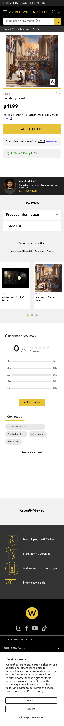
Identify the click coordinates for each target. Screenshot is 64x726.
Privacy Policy (35, 691)
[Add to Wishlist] (58, 93)
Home (6, 29)
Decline (31, 709)
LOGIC (6, 94)
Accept (31, 700)
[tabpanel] (32, 457)
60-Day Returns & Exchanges (40, 568)
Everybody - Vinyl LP (30, 29)
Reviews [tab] (14, 416)
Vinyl (14, 29)
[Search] (57, 21)
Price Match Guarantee (36, 554)
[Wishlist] (53, 11)
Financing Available (34, 582)
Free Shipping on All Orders (38, 539)
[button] (5, 12)
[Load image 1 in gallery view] (32, 88)
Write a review (32, 402)
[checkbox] (13, 442)
